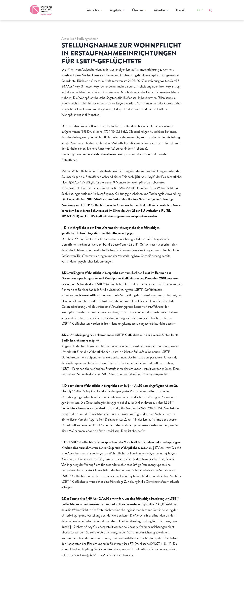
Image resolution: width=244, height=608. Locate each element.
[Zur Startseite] (41, 10)
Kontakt (180, 10)
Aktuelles (159, 10)
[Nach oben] (235, 601)
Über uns (137, 10)
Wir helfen (93, 10)
